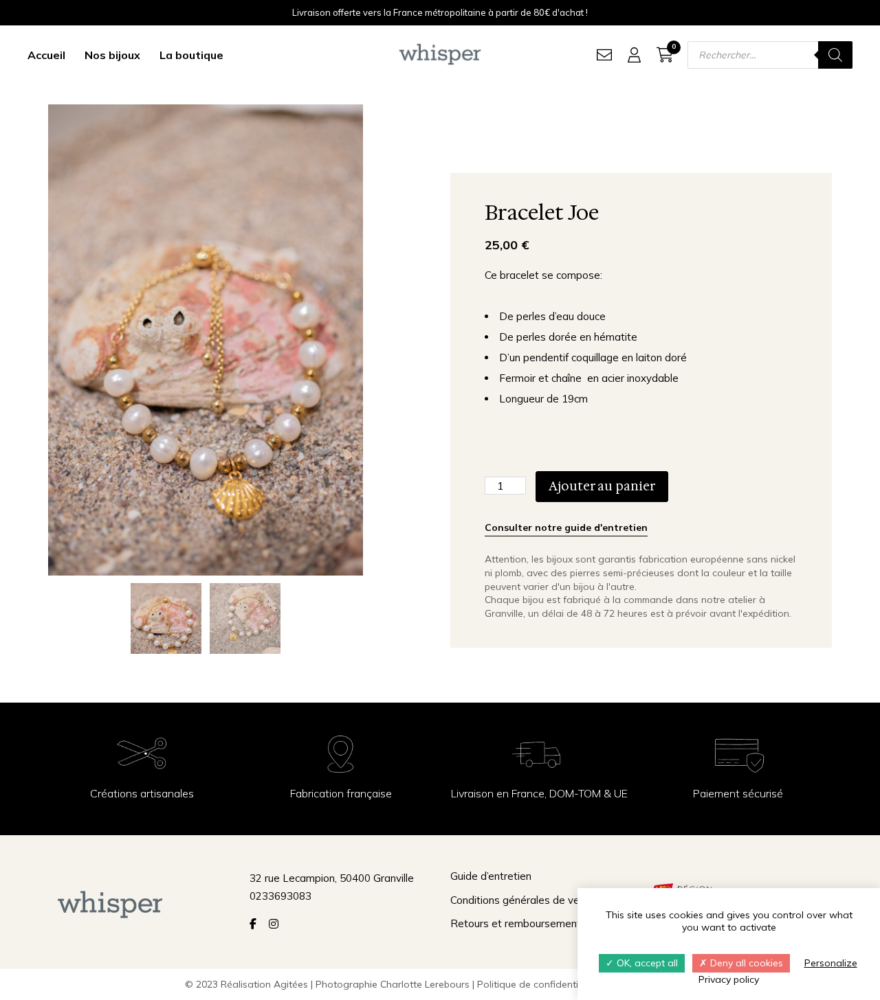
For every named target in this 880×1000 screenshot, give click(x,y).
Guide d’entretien (490, 876)
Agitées (291, 984)
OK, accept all (646, 963)
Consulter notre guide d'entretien (566, 527)
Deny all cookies (745, 963)
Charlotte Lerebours (425, 984)
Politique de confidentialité (537, 984)
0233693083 (280, 895)
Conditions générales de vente (522, 900)
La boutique (191, 54)
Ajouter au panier (602, 486)
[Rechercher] (835, 55)
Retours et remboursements (518, 923)
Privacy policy (728, 979)
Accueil (46, 54)
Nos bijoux (112, 54)
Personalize (830, 963)
